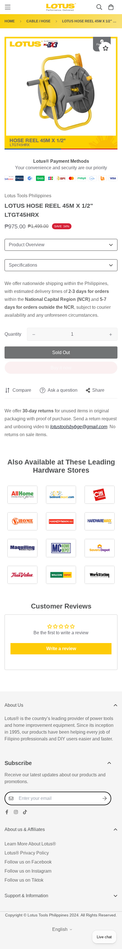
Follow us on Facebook (28, 862)
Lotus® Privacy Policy (27, 853)
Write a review (61, 648)
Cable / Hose (38, 21)
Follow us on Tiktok (24, 880)
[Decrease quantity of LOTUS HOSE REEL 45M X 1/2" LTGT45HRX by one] (33, 334)
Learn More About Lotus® (30, 843)
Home (10, 21)
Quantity (13, 334)
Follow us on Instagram (28, 871)
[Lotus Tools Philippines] (61, 7)
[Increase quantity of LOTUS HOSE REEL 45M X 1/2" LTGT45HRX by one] (110, 334)
